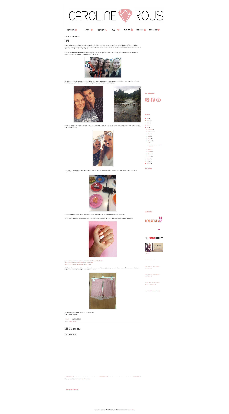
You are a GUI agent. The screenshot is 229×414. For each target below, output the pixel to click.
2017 (148, 127)
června (150, 140)
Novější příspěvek (69, 376)
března (150, 151)
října (149, 134)
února (150, 153)
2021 (148, 118)
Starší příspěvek (137, 376)
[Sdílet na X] (76, 319)
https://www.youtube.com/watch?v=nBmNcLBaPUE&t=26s (86, 261)
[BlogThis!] (74, 319)
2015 (148, 161)
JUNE (149, 142)
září (149, 136)
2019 (148, 123)
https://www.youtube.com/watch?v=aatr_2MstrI (78, 264)
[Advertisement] (154, 62)
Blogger (132, 409)
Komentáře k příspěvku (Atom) (82, 379)
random (74, 321)
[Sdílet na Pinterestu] (80, 319)
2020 (148, 120)
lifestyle (70, 321)
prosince (150, 129)
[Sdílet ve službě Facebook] (78, 319)
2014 (148, 163)
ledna (149, 156)
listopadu (150, 131)
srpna (149, 138)
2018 (148, 125)
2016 (148, 159)
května (150, 149)
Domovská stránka (103, 376)
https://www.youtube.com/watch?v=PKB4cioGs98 (79, 262)
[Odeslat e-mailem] (73, 319)
